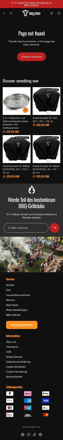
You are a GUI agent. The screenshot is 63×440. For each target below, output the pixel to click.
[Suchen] (11, 13)
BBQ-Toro (35, 427)
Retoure (10, 299)
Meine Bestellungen (17, 309)
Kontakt (10, 285)
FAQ (8, 290)
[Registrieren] (54, 228)
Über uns (11, 341)
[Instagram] (29, 435)
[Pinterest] (40, 435)
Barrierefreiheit (14, 376)
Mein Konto (12, 305)
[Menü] (4, 13)
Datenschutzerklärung (18, 361)
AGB (8, 351)
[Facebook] (23, 435)
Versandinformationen (18, 295)
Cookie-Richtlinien (16, 366)
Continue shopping (31, 56)
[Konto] (51, 13)
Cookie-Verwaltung (16, 371)
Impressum (12, 346)
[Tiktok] (34, 435)
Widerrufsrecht (14, 356)
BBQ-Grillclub (13, 314)
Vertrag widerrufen (22, 324)
